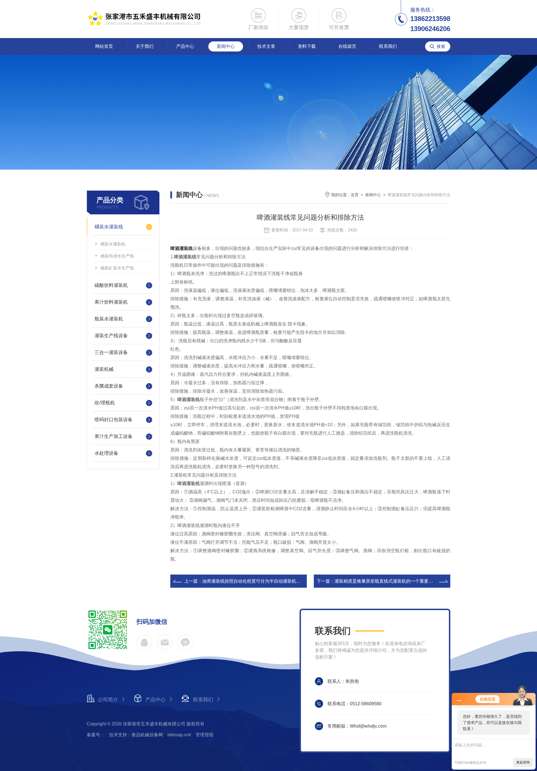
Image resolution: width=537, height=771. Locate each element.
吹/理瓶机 (105, 403)
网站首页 (104, 46)
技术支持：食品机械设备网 (136, 734)
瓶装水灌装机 (109, 319)
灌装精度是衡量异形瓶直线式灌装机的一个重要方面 (386, 581)
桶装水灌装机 (113, 244)
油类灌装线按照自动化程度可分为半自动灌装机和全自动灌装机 (265, 581)
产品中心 (185, 46)
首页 (355, 195)
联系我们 (388, 46)
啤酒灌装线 (181, 248)
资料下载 (307, 46)
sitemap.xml (179, 734)
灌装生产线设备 (111, 335)
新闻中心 (226, 46)
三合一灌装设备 (111, 352)
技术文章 (266, 46)
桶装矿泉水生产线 (117, 268)
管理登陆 (204, 734)
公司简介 (108, 699)
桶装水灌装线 (109, 226)
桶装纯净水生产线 (117, 256)
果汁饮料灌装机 (111, 302)
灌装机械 (104, 369)
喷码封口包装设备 (114, 419)
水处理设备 (106, 453)
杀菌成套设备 (109, 386)
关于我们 (145, 46)
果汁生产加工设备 (114, 436)
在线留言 (347, 46)
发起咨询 (523, 762)
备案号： (96, 734)
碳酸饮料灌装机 (111, 285)
